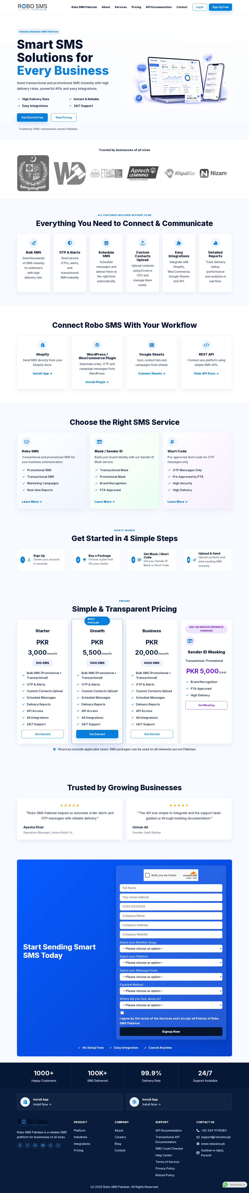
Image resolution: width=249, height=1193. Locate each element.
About (106, 7)
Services (121, 7)
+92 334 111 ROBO (214, 1130)
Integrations (82, 1144)
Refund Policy (164, 1175)
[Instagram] (50, 1145)
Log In (200, 7)
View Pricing (64, 117)
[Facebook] (20, 1145)
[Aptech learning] (143, 174)
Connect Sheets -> (152, 373)
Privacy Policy (165, 1168)
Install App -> (42, 373)
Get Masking (206, 705)
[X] (27, 1145)
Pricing (136, 7)
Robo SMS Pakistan (84, 7)
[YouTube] (43, 1145)
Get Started (42, 734)
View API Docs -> (206, 373)
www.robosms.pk (213, 1144)
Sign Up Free (220, 7)
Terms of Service (167, 1162)
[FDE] (33, 174)
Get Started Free (32, 117)
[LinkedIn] (35, 1145)
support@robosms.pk (216, 1137)
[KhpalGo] (179, 175)
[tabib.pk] (216, 174)
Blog (118, 1144)
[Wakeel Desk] (70, 174)
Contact (181, 7)
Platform (79, 1130)
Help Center (163, 1155)
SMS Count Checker (169, 1148)
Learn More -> (32, 501)
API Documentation (159, 7)
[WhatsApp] (58, 1145)
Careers (120, 1137)
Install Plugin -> (97, 382)
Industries (80, 1137)
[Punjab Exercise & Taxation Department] (106, 174)
